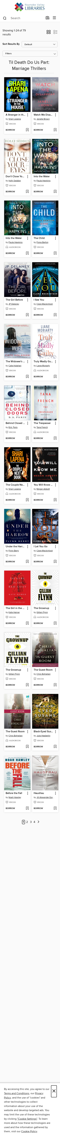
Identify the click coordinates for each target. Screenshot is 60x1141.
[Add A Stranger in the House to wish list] (27, 130)
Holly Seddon (14, 180)
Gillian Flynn (42, 612)
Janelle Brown (43, 119)
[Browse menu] (54, 18)
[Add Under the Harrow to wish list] (27, 562)
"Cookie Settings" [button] (27, 1118)
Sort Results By (11, 44)
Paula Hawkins (43, 180)
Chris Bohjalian (43, 674)
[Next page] (38, 822)
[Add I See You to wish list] (55, 315)
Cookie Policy (29, 1131)
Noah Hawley (14, 797)
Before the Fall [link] (14, 793)
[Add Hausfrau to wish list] (55, 808)
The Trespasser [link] (42, 423)
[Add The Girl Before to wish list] (27, 315)
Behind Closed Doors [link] (16, 423)
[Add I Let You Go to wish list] (55, 562)
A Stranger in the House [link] (16, 114)
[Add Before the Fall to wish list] (27, 808)
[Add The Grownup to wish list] (55, 623)
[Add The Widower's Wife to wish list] (27, 377)
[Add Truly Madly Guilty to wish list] (55, 377)
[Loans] (47, 18)
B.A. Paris (13, 427)
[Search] (4, 18)
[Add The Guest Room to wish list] (55, 685)
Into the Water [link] (42, 176)
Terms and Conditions (16, 1093)
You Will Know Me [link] (44, 484)
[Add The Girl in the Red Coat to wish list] (27, 623)
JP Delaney (13, 304)
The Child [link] (39, 238)
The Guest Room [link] (43, 669)
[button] (48, 33)
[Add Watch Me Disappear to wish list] (55, 130)
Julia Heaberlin (43, 735)
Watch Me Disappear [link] (44, 114)
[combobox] (23, 18)
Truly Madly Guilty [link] (44, 361)
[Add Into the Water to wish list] (55, 192)
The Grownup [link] (41, 608)
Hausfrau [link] (39, 793)
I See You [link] (39, 299)
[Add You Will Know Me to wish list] (55, 500)
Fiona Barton (42, 242)
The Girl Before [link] (14, 299)
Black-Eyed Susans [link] (44, 731)
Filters (8, 53)
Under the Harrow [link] (16, 546)
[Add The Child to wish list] (55, 253)
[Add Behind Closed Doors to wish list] (27, 438)
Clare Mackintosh (44, 304)
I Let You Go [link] (41, 546)
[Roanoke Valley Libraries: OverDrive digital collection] (30, 7)
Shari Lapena (14, 119)
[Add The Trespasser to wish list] (55, 438)
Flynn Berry (13, 550)
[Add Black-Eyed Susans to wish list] (55, 747)
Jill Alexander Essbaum (45, 797)
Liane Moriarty (43, 365)
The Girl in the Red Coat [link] (16, 608)
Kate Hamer (14, 612)
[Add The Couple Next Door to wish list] (27, 500)
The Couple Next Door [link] (16, 484)
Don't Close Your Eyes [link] (16, 176)
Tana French (42, 427)
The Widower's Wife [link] (16, 361)
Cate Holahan (14, 365)
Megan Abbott (43, 489)
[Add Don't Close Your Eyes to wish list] (27, 192)
